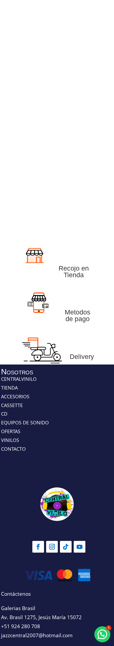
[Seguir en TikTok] (66, 547)
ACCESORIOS (15, 396)
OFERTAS (10, 431)
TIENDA (9, 387)
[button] (102, 634)
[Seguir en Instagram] (52, 547)
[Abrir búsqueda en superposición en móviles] (57, 126)
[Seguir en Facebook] (38, 547)
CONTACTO (13, 449)
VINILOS (10, 440)
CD (4, 414)
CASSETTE (12, 405)
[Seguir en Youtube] (79, 547)
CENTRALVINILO (19, 379)
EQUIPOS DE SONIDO (25, 422)
